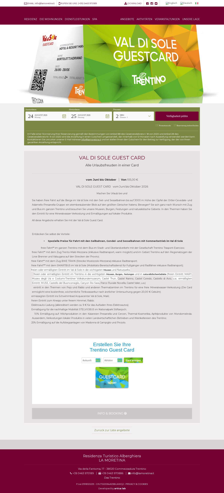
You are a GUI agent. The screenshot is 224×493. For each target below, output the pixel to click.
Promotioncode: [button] (165, 125)
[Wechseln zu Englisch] (171, 3)
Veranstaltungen (167, 19)
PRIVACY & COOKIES (137, 484)
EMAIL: (31, 3)
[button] (47, 116)
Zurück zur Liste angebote (112, 430)
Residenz (30, 19)
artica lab (120, 488)
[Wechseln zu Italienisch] (197, 3)
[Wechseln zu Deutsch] (186, 3)
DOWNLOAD (135, 3)
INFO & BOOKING (111, 413)
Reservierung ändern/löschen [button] (188, 125)
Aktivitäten (144, 19)
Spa (94, 19)
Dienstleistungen (77, 19)
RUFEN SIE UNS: (69, 3)
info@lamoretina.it (45, 3)
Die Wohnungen (51, 19)
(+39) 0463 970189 (87, 3)
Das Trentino (112, 477)
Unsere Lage (191, 19)
